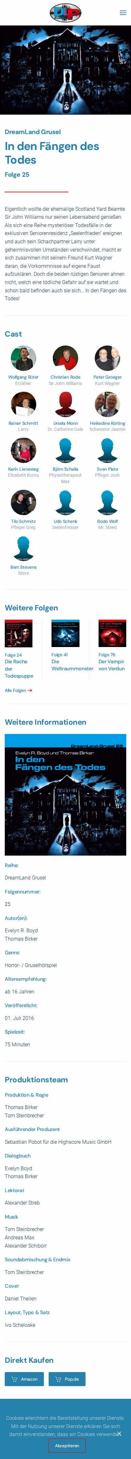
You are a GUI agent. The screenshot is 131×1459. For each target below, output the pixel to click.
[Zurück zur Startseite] (65, 12)
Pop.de (72, 1379)
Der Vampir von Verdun (112, 665)
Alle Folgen (15, 690)
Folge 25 (17, 174)
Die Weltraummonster (72, 665)
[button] (123, 12)
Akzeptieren (67, 1445)
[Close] (119, 1433)
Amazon (29, 1379)
